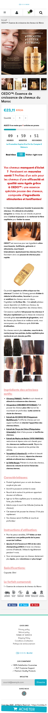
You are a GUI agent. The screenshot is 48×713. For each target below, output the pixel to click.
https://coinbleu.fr (39, 705)
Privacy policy (24, 629)
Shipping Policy (24, 638)
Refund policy (24, 632)
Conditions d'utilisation (24, 641)
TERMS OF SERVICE (24, 635)
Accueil (4, 20)
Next (44, 84)
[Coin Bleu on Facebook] (24, 693)
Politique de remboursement (24, 644)
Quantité (7, 118)
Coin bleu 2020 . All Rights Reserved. (15, 705)
